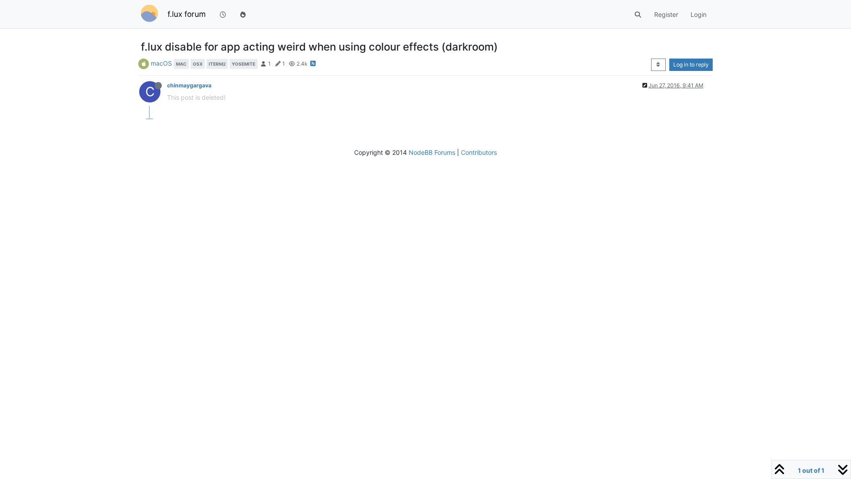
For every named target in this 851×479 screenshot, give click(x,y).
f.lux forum (187, 14)
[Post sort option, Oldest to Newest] (658, 65)
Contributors (479, 152)
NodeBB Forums (432, 152)
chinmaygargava (189, 85)
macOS (161, 63)
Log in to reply (691, 64)
